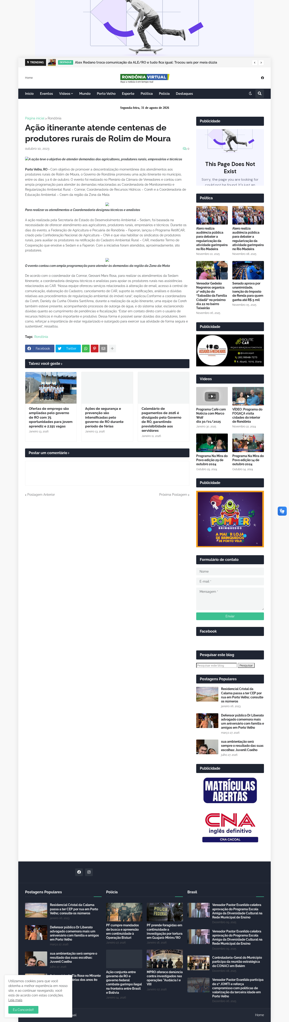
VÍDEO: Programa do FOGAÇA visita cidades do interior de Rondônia (247, 416)
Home (29, 77)
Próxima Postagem (173, 494)
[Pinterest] (94, 348)
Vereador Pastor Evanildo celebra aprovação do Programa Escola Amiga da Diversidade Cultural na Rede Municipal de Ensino (237, 911)
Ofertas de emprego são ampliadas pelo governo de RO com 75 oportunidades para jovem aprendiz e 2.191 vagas (50, 417)
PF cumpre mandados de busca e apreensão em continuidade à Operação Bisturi (122, 931)
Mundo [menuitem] (85, 94)
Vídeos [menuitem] (64, 94)
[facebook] (262, 78)
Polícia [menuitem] (164, 94)
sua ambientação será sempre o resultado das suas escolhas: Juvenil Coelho (242, 746)
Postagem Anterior (41, 494)
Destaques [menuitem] (184, 94)
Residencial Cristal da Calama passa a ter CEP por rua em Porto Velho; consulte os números (242, 695)
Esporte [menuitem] (128, 94)
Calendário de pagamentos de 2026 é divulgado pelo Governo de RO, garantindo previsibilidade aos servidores (161, 420)
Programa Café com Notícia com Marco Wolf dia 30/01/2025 (211, 416)
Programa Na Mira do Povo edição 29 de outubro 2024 (212, 460)
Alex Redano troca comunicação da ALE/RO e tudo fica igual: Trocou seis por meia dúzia (146, 62)
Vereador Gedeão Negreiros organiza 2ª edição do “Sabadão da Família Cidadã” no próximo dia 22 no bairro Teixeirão (211, 296)
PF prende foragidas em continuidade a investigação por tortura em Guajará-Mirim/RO (164, 931)
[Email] (103, 348)
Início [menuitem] (29, 94)
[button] (254, 62)
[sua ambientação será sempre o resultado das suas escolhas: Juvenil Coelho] (207, 747)
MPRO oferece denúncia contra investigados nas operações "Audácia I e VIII (165, 978)
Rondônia (54, 118)
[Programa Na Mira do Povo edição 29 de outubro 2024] (212, 443)
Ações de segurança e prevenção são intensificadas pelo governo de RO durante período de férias (104, 417)
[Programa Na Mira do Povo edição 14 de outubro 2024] (248, 443)
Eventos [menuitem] (46, 94)
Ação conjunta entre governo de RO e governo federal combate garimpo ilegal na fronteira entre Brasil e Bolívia (124, 982)
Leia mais (15, 1000)
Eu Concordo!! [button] (23, 1010)
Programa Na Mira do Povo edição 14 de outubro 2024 (248, 460)
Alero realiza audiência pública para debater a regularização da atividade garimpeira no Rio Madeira (212, 239)
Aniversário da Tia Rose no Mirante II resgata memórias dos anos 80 (75, 978)
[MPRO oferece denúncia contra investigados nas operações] (165, 959)
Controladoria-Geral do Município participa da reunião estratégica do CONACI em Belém (237, 961)
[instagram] (89, 872)
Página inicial (34, 118)
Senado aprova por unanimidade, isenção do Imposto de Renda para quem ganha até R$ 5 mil (247, 292)
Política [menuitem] (147, 94)
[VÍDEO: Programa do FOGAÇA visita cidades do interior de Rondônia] (248, 396)
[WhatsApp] (86, 348)
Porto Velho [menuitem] (106, 94)
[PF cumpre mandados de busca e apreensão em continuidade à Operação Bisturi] (124, 912)
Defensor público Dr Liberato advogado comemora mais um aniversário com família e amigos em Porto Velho (242, 722)
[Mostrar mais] (112, 348)
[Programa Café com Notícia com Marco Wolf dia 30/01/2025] (212, 396)
